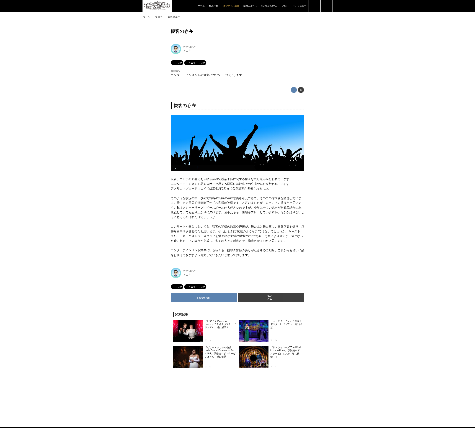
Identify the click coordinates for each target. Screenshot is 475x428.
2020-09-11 (190, 47)
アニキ (187, 50)
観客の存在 (182, 31)
